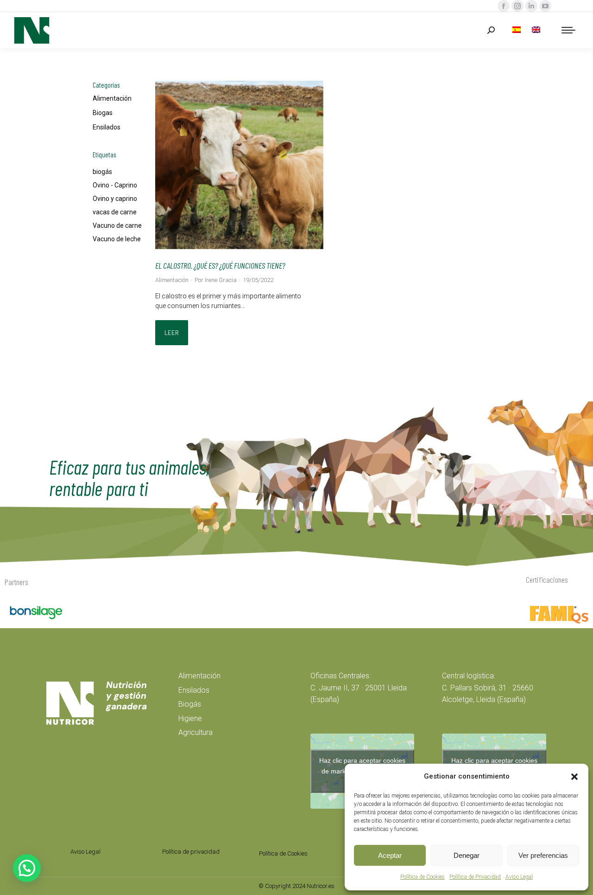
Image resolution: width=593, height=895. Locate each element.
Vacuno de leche (117, 239)
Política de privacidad (191, 851)
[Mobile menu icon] (568, 30)
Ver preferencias (543, 855)
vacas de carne (115, 212)
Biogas (103, 112)
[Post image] (239, 165)
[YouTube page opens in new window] (545, 6)
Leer (171, 332)
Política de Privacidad (475, 877)
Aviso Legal (519, 877)
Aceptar (390, 855)
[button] (574, 776)
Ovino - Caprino (115, 185)
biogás (102, 171)
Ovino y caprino (115, 198)
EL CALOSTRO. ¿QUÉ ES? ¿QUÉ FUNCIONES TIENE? (220, 265)
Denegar (466, 855)
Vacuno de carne (117, 225)
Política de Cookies (422, 877)
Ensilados (106, 127)
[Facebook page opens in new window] (504, 6)
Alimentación (112, 98)
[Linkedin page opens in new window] (531, 6)
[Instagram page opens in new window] (517, 6)
